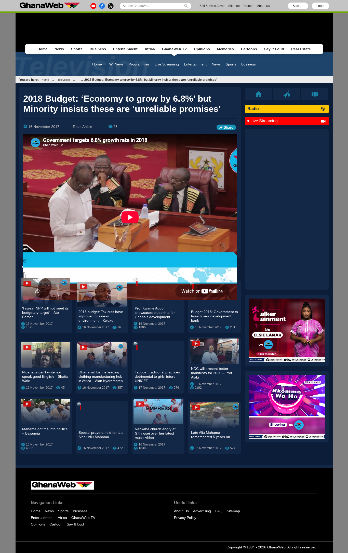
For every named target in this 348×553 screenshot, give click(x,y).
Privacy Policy (185, 518)
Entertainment (125, 49)
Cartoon (55, 524)
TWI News (115, 64)
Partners (248, 6)
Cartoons (249, 49)
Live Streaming (167, 64)
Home (42, 49)
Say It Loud (274, 49)
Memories (225, 49)
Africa (150, 49)
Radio (253, 108)
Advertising (202, 511)
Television (64, 79)
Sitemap (234, 6)
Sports (77, 49)
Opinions (202, 49)
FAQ (218, 511)
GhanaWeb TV (174, 49)
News (59, 49)
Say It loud (75, 524)
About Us (263, 6)
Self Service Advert (212, 6)
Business (98, 49)
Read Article (82, 127)
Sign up (298, 6)
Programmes (139, 64)
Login (320, 6)
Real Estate (301, 49)
